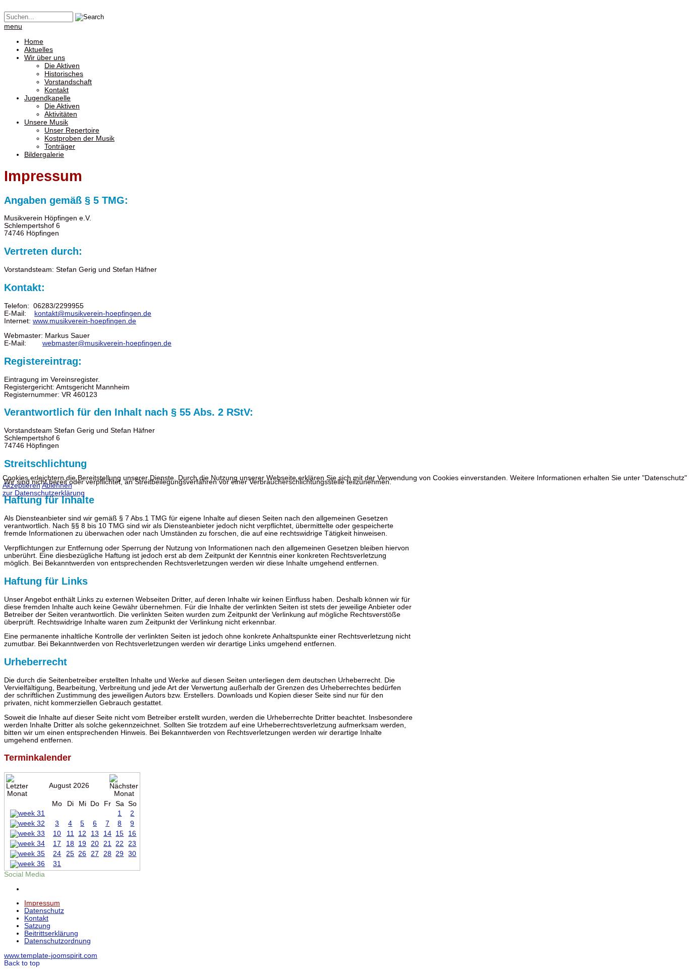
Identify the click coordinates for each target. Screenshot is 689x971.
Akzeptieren (21, 485)
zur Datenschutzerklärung (44, 493)
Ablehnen (57, 485)
